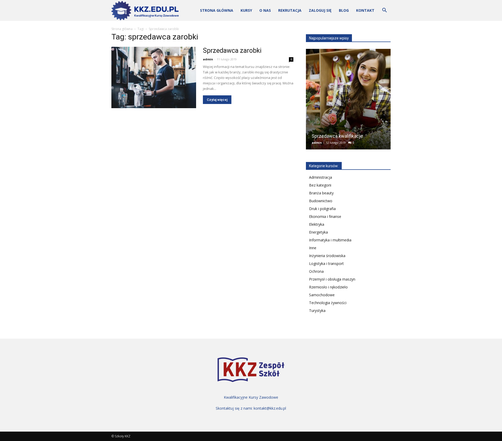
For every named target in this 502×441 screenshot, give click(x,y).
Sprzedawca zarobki (232, 50)
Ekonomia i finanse (325, 216)
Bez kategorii (320, 185)
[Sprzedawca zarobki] (153, 77)
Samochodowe (322, 294)
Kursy (246, 10)
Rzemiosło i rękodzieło (328, 287)
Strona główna (216, 10)
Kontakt (365, 10)
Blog (344, 10)
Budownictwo (320, 200)
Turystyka (317, 310)
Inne (312, 247)
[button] (384, 10)
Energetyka (318, 232)
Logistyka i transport (326, 263)
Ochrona (316, 271)
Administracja (320, 177)
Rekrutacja (289, 10)
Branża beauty (321, 192)
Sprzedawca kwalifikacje (337, 136)
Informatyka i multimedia (330, 239)
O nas (265, 10)
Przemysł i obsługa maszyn (332, 279)
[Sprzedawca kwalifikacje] (348, 101)
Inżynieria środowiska (327, 255)
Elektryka (316, 224)
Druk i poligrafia (322, 208)
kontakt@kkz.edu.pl (270, 408)
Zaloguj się (320, 10)
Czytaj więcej (217, 100)
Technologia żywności (327, 302)
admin (208, 59)
